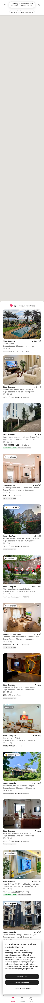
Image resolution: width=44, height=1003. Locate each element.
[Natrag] (5, 4)
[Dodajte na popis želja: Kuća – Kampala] (38, 558)
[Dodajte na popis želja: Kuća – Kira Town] (38, 507)
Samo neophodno (22, 982)
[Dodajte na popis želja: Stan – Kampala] (38, 312)
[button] (15, 351)
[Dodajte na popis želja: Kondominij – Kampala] (38, 605)
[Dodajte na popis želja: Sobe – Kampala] (38, 707)
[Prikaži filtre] (39, 4)
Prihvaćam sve (22, 976)
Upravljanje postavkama (22, 988)
